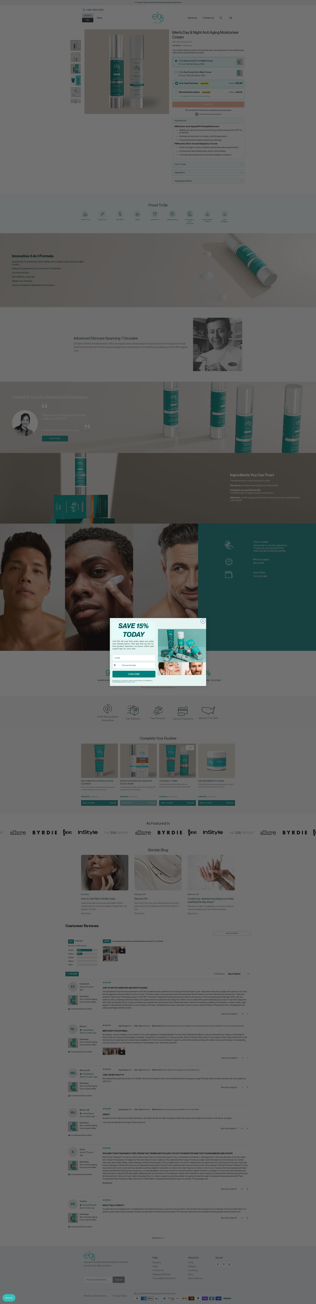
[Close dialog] (203, 621)
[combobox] (116, 665)
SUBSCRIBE (134, 674)
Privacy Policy (131, 682)
